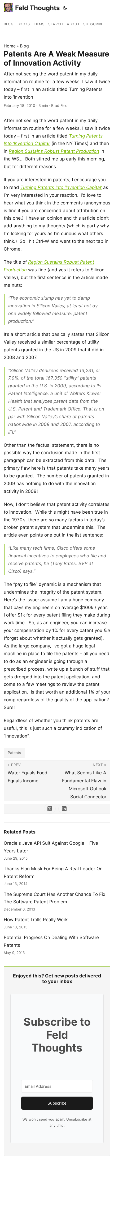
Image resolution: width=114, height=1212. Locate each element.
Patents (14, 752)
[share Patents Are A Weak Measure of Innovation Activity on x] (50, 809)
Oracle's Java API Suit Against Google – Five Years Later (51, 846)
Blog (24, 46)
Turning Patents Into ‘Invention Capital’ (61, 187)
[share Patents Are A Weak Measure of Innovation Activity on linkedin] (64, 809)
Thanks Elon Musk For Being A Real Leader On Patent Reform (53, 872)
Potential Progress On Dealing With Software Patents (51, 941)
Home (10, 46)
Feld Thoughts (37, 8)
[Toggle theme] (65, 8)
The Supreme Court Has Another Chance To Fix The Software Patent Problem (54, 898)
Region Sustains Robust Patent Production (54, 151)
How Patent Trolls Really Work (36, 919)
